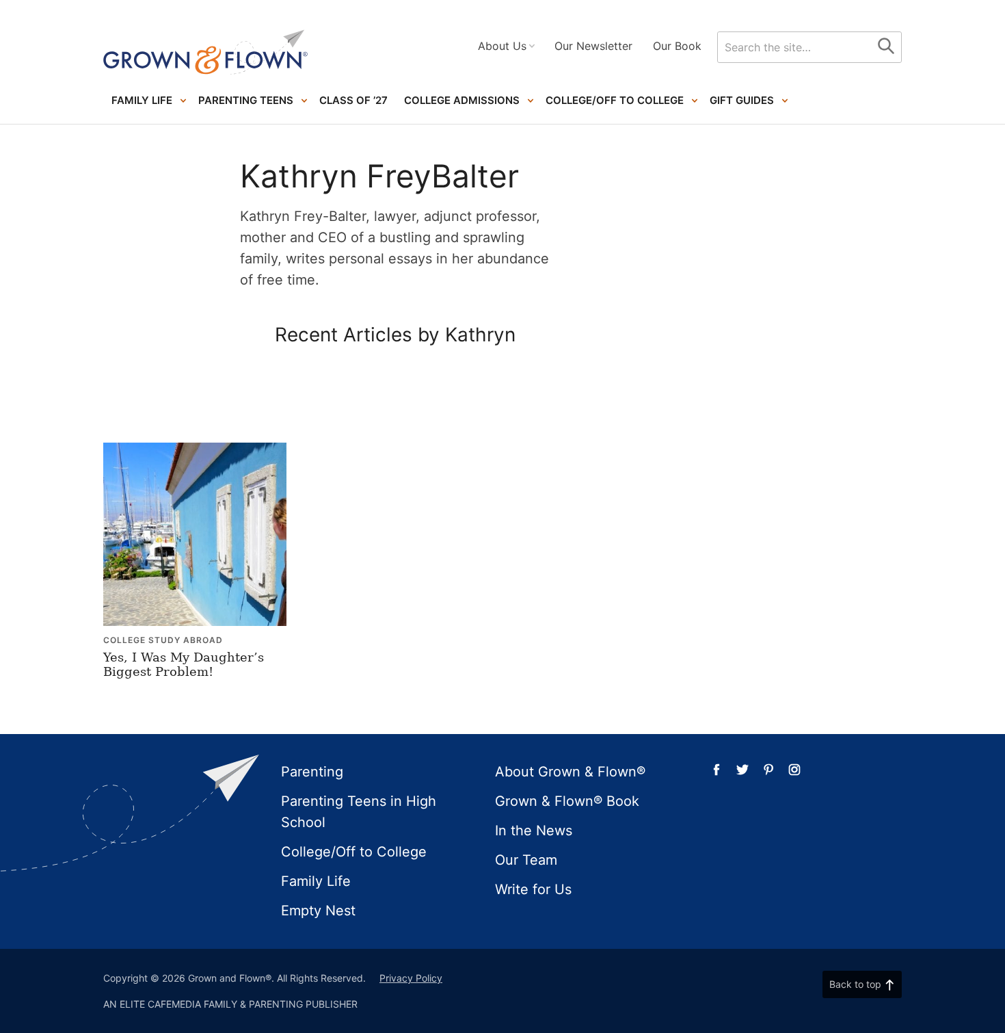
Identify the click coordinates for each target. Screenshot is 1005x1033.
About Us (502, 46)
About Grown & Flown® (570, 771)
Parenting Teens (245, 100)
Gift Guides (742, 100)
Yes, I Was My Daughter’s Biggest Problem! (183, 664)
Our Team (526, 860)
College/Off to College (615, 100)
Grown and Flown (205, 52)
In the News (533, 830)
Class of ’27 (353, 100)
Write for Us (533, 889)
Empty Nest (318, 910)
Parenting (312, 771)
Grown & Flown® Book (567, 801)
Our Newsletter (593, 46)
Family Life (141, 100)
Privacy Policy (410, 978)
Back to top (855, 984)
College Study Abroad (163, 640)
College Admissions (462, 100)
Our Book (677, 46)
